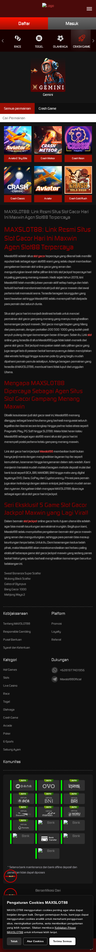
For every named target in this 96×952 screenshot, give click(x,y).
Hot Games (10, 669)
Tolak (14, 941)
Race (17, 46)
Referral (56, 639)
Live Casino (10, 685)
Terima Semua (62, 941)
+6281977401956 (72, 670)
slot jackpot (30, 521)
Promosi (56, 623)
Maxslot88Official (70, 679)
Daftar (24, 23)
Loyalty (56, 631)
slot (89, 335)
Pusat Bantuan (12, 639)
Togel (39, 46)
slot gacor (39, 256)
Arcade (7, 725)
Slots (6, 677)
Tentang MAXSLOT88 (16, 623)
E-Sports (8, 741)
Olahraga (60, 46)
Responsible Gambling (17, 631)
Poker (6, 733)
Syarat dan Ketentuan (16, 647)
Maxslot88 (46, 451)
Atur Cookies (35, 941)
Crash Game (81, 46)
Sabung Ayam (12, 749)
